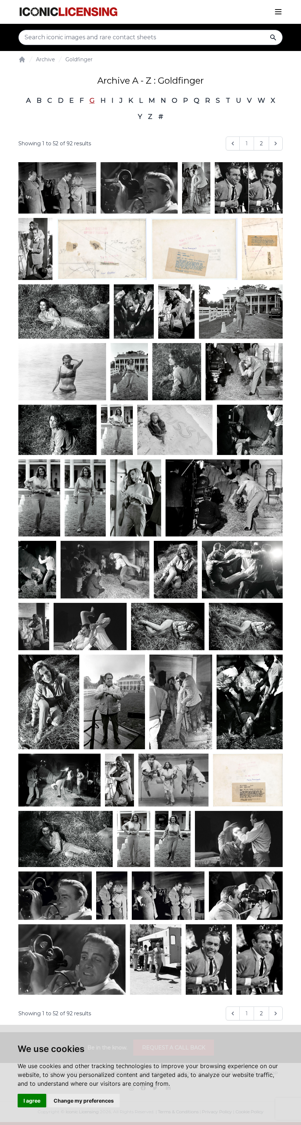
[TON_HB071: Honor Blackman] (262, 249)
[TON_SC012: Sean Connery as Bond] (155, 959)
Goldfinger (79, 59)
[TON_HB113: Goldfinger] (246, 626)
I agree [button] (31, 1100)
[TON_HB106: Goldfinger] (176, 569)
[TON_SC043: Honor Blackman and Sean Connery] (111, 895)
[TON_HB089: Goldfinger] (241, 311)
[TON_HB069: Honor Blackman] (173, 780)
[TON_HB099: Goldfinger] (39, 497)
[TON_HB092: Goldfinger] (129, 372)
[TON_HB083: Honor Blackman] (62, 372)
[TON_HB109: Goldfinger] (35, 249)
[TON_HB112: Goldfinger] (59, 780)
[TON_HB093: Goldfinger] (176, 372)
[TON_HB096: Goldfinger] (117, 430)
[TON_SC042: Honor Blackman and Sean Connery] (168, 895)
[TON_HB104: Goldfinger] (37, 569)
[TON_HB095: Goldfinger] (57, 430)
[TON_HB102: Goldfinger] (224, 497)
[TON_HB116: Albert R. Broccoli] (114, 702)
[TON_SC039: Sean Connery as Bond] (246, 895)
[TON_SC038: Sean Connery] (72, 959)
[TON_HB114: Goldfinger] (168, 626)
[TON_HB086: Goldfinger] (65, 839)
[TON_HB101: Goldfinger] (135, 497)
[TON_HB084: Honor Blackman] (174, 430)
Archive (45, 59)
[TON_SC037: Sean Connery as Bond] (196, 188)
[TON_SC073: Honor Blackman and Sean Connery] (57, 188)
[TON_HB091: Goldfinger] (133, 839)
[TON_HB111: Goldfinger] (90, 626)
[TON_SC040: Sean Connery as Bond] (180, 702)
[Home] (22, 59)
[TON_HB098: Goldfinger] (173, 839)
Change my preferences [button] (84, 1100)
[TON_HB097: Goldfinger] (250, 430)
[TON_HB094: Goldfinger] (244, 372)
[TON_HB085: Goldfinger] (63, 311)
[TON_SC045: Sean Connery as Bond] (139, 188)
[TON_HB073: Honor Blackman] (248, 780)
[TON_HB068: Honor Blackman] (194, 249)
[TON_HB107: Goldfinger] (242, 569)
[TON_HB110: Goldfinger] (33, 626)
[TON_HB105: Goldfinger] (105, 569)
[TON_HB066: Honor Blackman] (102, 249)
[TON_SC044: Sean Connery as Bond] (55, 895)
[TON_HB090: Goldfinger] (250, 702)
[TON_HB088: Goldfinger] (176, 311)
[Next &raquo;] (276, 143)
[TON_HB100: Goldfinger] (85, 497)
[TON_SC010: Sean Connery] (259, 959)
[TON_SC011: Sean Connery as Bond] (209, 959)
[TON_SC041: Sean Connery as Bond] (119, 780)
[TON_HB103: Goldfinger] (239, 839)
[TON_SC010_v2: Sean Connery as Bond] (249, 188)
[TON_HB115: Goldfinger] (48, 702)
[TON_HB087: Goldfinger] (134, 311)
